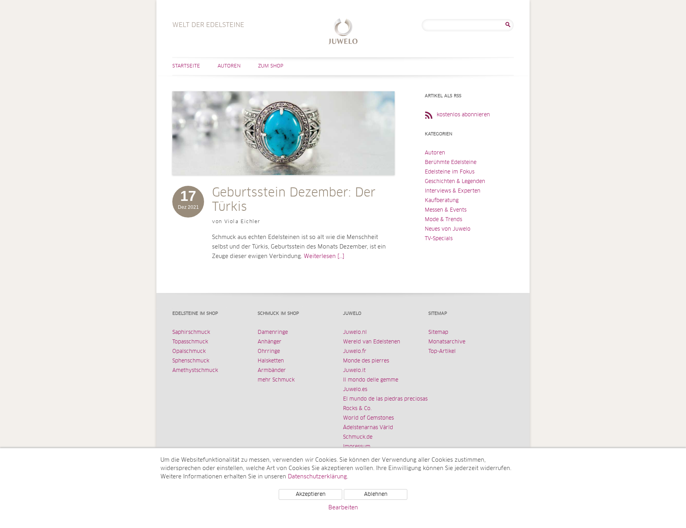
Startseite (186, 66)
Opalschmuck (189, 351)
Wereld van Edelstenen (371, 342)
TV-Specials (439, 238)
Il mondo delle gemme (370, 380)
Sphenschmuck (190, 361)
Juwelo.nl (355, 332)
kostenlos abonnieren (463, 115)
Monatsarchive (446, 342)
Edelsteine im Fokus (449, 172)
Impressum (356, 446)
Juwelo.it (354, 370)
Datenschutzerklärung (317, 477)
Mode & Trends (443, 219)
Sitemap (438, 332)
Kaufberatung (442, 200)
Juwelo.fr (354, 351)
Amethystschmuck (195, 370)
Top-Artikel (442, 351)
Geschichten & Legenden (455, 181)
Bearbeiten (343, 508)
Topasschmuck (190, 342)
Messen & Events (445, 210)
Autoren (229, 66)
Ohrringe (269, 351)
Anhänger (269, 342)
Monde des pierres (366, 361)
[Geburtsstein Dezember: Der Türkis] (283, 183)
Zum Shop (270, 66)
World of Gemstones (368, 418)
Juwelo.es (355, 389)
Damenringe (273, 332)
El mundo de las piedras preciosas (385, 399)
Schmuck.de (357, 437)
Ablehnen (375, 494)
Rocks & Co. (357, 408)
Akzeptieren (311, 494)
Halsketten (271, 361)
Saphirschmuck (191, 332)
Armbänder (272, 370)
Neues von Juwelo (447, 229)
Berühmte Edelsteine (450, 162)
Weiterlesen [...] (324, 256)
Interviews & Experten (452, 191)
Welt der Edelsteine (343, 32)
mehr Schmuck (276, 380)
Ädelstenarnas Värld (368, 427)
